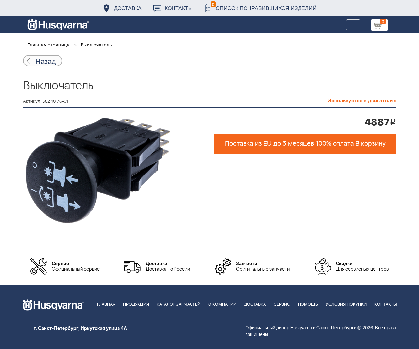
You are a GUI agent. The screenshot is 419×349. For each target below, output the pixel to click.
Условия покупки (346, 305)
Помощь (308, 305)
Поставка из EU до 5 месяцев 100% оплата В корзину (305, 144)
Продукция (136, 305)
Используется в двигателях (361, 101)
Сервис (282, 305)
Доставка (128, 8)
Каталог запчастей (178, 305)
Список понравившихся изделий (264, 6)
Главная (106, 305)
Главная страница (49, 45)
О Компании (222, 305)
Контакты (179, 8)
